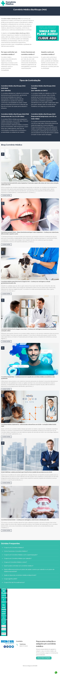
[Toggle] (2, 547)
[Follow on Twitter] (10, 646)
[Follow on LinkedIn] (12, 646)
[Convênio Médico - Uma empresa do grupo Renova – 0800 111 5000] (8, 3)
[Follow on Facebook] (5, 646)
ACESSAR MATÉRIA (6, 195)
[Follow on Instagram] (7, 646)
